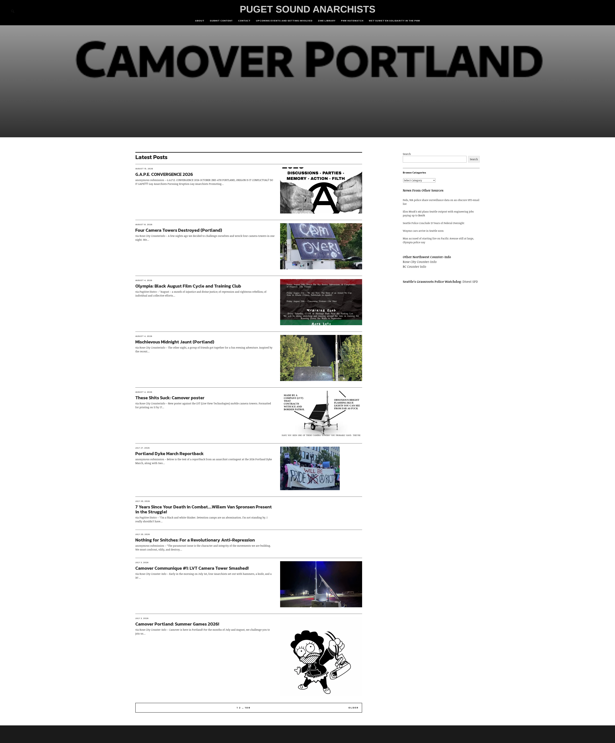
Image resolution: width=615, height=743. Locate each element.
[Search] (13, 11)
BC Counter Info (414, 266)
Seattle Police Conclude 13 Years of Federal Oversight (433, 223)
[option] (307, 81)
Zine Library (327, 20)
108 (247, 707)
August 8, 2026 (143, 224)
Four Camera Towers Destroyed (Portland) (178, 230)
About (199, 20)
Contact (244, 20)
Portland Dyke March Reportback (169, 453)
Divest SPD (470, 281)
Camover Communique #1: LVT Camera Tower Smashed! (192, 568)
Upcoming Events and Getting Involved (284, 20)
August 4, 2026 (143, 280)
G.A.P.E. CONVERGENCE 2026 (164, 174)
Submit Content (221, 20)
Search (407, 154)
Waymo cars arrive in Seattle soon (423, 231)
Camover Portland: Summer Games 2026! (177, 624)
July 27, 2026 (142, 447)
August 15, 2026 (144, 168)
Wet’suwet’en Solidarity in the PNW (394, 20)
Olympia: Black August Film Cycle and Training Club (188, 286)
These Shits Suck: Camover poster (170, 397)
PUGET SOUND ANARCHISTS (307, 9)
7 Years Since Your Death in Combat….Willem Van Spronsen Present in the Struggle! (203, 509)
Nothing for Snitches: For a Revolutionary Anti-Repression (195, 540)
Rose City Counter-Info (420, 261)
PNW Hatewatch (352, 20)
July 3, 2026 (142, 562)
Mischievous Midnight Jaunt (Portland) (174, 341)
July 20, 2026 (142, 501)
